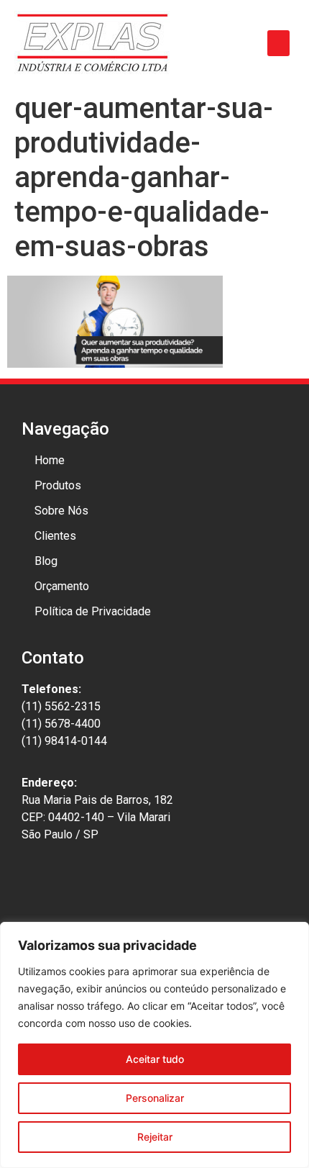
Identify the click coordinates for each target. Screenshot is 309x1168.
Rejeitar (154, 1137)
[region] (154, 1045)
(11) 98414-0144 (64, 741)
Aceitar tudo (155, 1059)
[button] (278, 43)
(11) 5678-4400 (61, 723)
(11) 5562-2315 (61, 706)
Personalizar (155, 1098)
